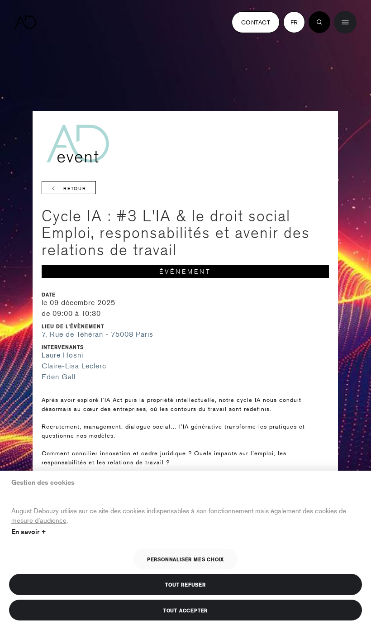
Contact (255, 22)
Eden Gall (59, 376)
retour (74, 188)
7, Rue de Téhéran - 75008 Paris (97, 334)
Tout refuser (185, 584)
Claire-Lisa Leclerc (74, 365)
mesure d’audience (39, 519)
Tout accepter (185, 610)
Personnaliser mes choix (185, 559)
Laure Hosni (62, 354)
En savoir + (28, 531)
